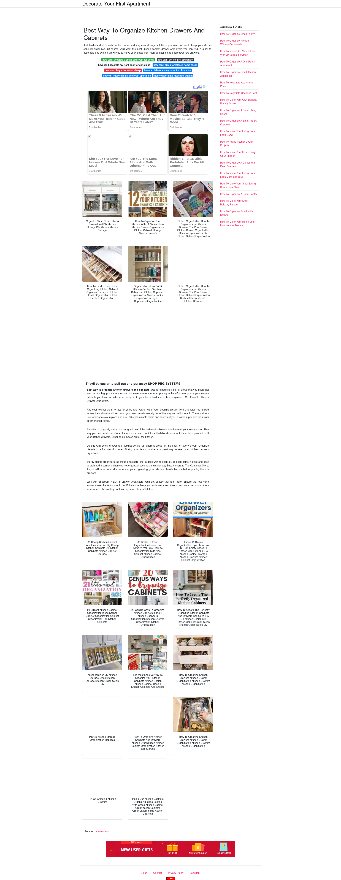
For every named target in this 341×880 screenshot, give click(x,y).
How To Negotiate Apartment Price (236, 84)
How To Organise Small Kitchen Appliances (238, 73)
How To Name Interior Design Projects (236, 143)
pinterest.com (102, 831)
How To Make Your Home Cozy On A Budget (237, 153)
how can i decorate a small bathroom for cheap (128, 59)
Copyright (195, 872)
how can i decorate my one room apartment (127, 75)
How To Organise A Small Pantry (238, 194)
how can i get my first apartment (175, 59)
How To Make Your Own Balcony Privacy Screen (238, 101)
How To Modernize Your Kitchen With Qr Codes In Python (238, 52)
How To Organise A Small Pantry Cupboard (238, 122)
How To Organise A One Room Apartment (237, 63)
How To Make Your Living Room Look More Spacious (238, 174)
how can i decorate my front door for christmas (124, 65)
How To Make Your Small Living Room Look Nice (238, 185)
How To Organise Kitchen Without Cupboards (234, 42)
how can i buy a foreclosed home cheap (175, 65)
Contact (157, 872)
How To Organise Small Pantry (237, 34)
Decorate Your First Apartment (116, 3)
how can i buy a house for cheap (123, 70)
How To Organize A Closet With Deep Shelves (238, 164)
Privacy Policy (175, 872)
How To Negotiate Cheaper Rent (238, 93)
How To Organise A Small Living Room (238, 112)
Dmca (144, 872)
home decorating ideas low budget (173, 75)
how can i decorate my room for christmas (167, 70)
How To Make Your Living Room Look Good (238, 133)
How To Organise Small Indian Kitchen (237, 213)
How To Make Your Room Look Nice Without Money (237, 223)
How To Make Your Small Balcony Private (234, 202)
